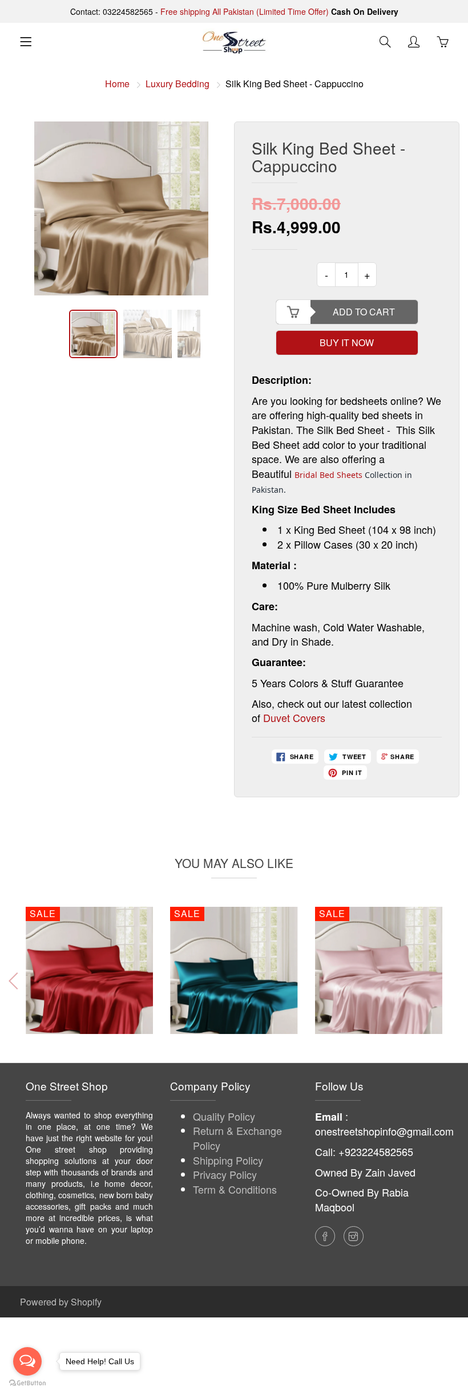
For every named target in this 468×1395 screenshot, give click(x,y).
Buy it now (347, 342)
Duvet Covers (294, 717)
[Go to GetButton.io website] (27, 1383)
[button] (451, 981)
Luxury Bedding (177, 83)
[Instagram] (354, 1236)
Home (117, 83)
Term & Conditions (235, 1189)
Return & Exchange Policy (237, 1138)
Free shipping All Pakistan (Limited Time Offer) (244, 11)
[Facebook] (325, 1236)
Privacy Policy (225, 1174)
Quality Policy (224, 1116)
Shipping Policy (228, 1160)
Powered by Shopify (61, 1301)
